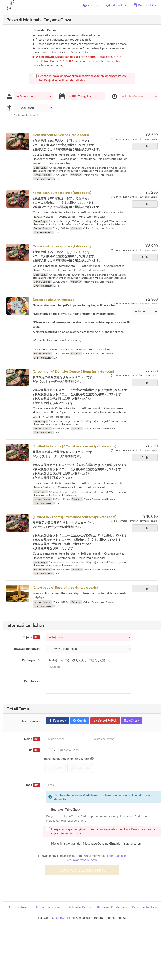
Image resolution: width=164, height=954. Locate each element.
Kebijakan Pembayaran (112, 907)
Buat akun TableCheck (65, 809)
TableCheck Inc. (65, 917)
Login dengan (31, 721)
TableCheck (131, 720)
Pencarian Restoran (145, 907)
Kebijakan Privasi (79, 907)
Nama (31, 739)
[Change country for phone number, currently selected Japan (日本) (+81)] (51, 750)
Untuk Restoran (18, 907)
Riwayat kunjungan (27, 648)
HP (33, 750)
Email (31, 785)
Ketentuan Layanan (48, 907)
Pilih (145, 146)
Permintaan (32, 681)
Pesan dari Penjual (45, 30)
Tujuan (30, 637)
